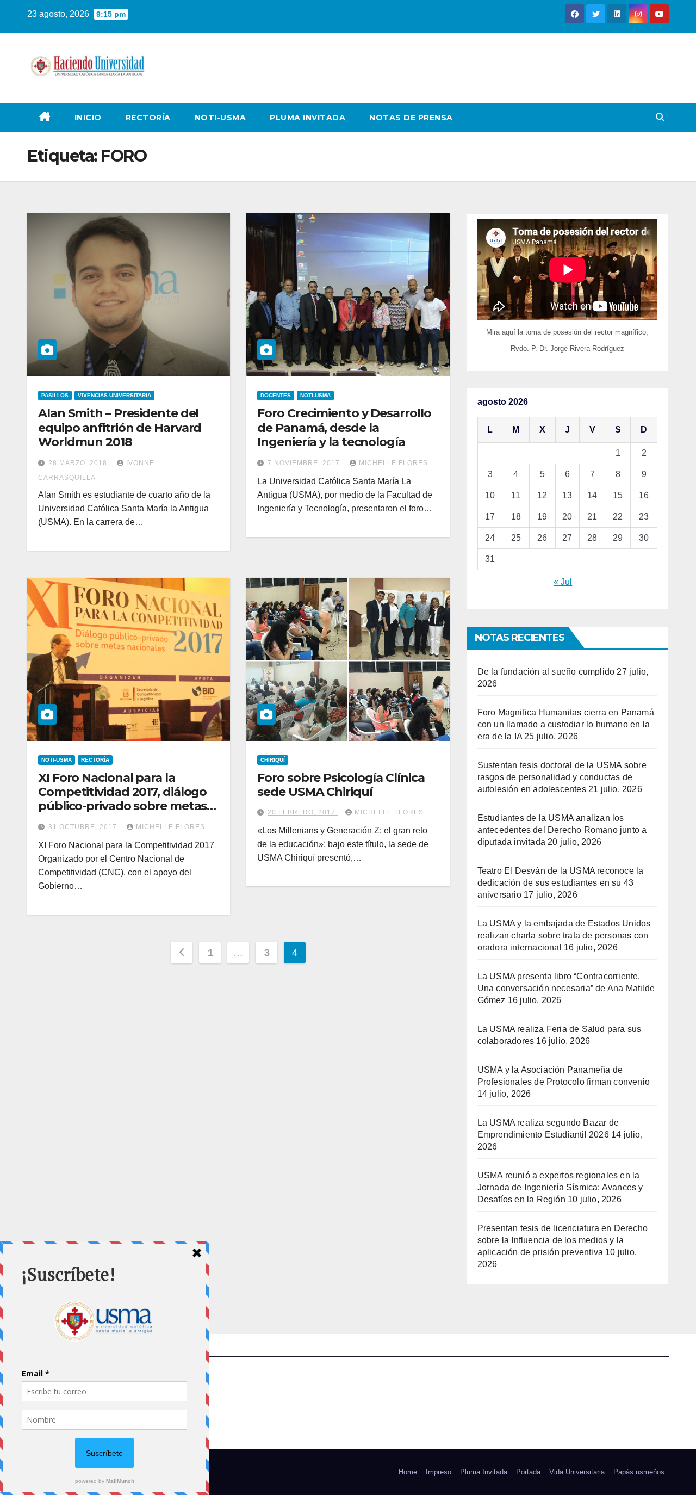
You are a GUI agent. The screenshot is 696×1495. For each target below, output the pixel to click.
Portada (528, 1472)
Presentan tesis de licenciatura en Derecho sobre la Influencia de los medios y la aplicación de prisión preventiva (562, 1240)
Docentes (275, 395)
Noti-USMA (220, 117)
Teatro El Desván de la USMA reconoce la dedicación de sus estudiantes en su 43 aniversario (560, 882)
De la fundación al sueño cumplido (546, 671)
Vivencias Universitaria (114, 395)
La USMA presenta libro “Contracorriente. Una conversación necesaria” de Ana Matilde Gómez (566, 988)
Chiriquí (272, 760)
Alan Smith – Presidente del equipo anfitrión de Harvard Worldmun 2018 (119, 427)
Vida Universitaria (577, 1472)
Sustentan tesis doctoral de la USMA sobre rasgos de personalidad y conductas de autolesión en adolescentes (562, 777)
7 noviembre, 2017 (305, 463)
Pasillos (55, 395)
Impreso (438, 1472)
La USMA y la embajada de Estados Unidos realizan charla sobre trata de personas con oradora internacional (564, 935)
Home (408, 1472)
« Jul (563, 581)
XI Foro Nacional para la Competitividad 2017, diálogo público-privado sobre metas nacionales (122, 799)
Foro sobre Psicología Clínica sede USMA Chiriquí (340, 784)
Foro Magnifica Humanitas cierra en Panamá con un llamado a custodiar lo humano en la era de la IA (565, 724)
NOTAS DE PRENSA (411, 117)
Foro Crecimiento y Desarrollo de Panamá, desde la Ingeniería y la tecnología (344, 427)
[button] (660, 117)
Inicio (88, 117)
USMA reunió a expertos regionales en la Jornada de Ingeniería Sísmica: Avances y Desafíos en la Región (560, 1187)
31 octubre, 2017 (83, 827)
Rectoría (148, 117)
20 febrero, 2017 (303, 812)
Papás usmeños (638, 1472)
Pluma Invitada (307, 117)
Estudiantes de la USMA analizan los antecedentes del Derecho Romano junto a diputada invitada (562, 830)
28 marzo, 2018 (78, 463)
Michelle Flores (393, 463)
